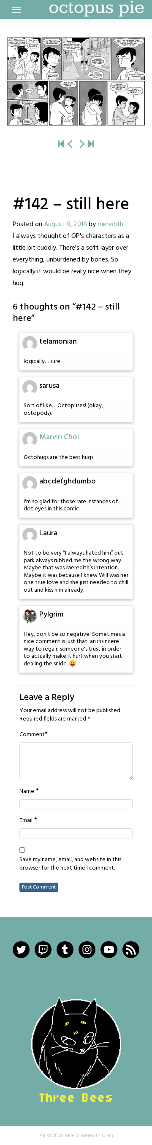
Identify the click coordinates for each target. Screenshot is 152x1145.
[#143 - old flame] (76, 81)
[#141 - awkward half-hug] (70, 145)
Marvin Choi (59, 437)
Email (26, 821)
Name (26, 791)
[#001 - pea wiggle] (61, 145)
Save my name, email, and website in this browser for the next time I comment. (70, 864)
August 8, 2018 (65, 224)
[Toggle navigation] (16, 9)
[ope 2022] (91, 145)
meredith (110, 224)
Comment (32, 735)
